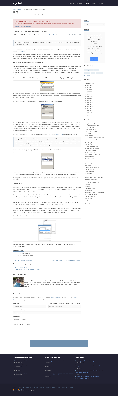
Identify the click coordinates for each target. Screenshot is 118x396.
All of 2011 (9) (88, 112)
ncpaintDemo (88, 173)
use (41, 78)
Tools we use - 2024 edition (22, 369)
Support (101, 3)
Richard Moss (29, 35)
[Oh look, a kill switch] (47, 160)
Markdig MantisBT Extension (92, 183)
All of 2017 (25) (89, 100)
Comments (16, 316)
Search (63, 387)
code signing (44, 35)
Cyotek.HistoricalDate (90, 196)
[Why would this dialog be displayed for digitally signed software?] (47, 85)
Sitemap (59, 387)
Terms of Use (28, 387)
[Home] (18, 3)
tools (93, 73)
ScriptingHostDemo (90, 152)
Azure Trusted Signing (21, 267)
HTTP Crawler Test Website (92, 148)
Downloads (79, 3)
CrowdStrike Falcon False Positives (54, 365)
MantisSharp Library (90, 141)
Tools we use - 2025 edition (22, 361)
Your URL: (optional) (19, 310)
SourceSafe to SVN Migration (92, 154)
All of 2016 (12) (89, 102)
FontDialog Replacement (91, 143)
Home (14, 9)
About (47, 387)
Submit (17, 329)
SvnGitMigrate (88, 190)
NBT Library (88, 133)
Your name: (16, 303)
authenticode (51, 35)
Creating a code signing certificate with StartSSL (27, 269)
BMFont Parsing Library (91, 131)
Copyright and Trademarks (38, 387)
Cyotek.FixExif (88, 198)
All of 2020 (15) (89, 95)
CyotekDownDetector (90, 150)
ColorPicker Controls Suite (92, 125)
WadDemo (88, 162)
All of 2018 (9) (88, 99)
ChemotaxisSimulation (91, 164)
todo (86, 202)
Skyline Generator (89, 156)
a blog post (22, 51)
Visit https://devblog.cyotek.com (23, 26)
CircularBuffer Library (90, 129)
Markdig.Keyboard (89, 181)
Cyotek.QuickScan (89, 169)
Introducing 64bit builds (51, 369)
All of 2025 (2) (88, 85)
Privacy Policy (20, 387)
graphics (90, 70)
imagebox (87, 73)
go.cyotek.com (89, 200)
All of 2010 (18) (89, 114)
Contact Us (53, 387)
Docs (67, 387)
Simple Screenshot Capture (92, 139)
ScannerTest (88, 144)
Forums (94, 3)
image (96, 70)
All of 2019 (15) (89, 97)
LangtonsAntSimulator (91, 179)
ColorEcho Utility (89, 158)
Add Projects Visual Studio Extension (94, 137)
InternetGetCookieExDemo (92, 160)
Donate (94, 59)
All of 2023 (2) (88, 89)
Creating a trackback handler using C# (86, 361)
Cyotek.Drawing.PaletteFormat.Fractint (94, 177)
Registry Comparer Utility (91, 146)
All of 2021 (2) (88, 93)
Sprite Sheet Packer (90, 188)
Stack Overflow (59, 134)
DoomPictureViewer (90, 171)
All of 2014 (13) (89, 106)
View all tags (87, 75)
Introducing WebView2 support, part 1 (55, 361)
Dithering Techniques (90, 127)
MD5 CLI (87, 185)
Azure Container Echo (90, 165)
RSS (16, 389)
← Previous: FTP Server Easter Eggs (22, 260)
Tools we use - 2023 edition (22, 373)
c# (85, 70)
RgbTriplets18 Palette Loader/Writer (94, 192)
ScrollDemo (88, 186)
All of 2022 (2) (88, 91)
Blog (87, 3)
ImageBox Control (90, 124)
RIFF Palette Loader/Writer (92, 194)
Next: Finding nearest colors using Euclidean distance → (66, 260)
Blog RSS (22, 389)
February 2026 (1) (89, 83)
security (38, 35)
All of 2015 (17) (89, 104)
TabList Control (89, 135)
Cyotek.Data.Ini (89, 204)
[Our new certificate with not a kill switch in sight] (47, 229)
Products (71, 3)
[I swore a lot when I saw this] (47, 112)
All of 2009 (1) (88, 116)
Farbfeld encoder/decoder (92, 167)
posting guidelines (56, 297)
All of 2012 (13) (89, 110)
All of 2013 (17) (89, 108)
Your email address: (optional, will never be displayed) (64, 303)
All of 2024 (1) (88, 87)
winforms (99, 73)
